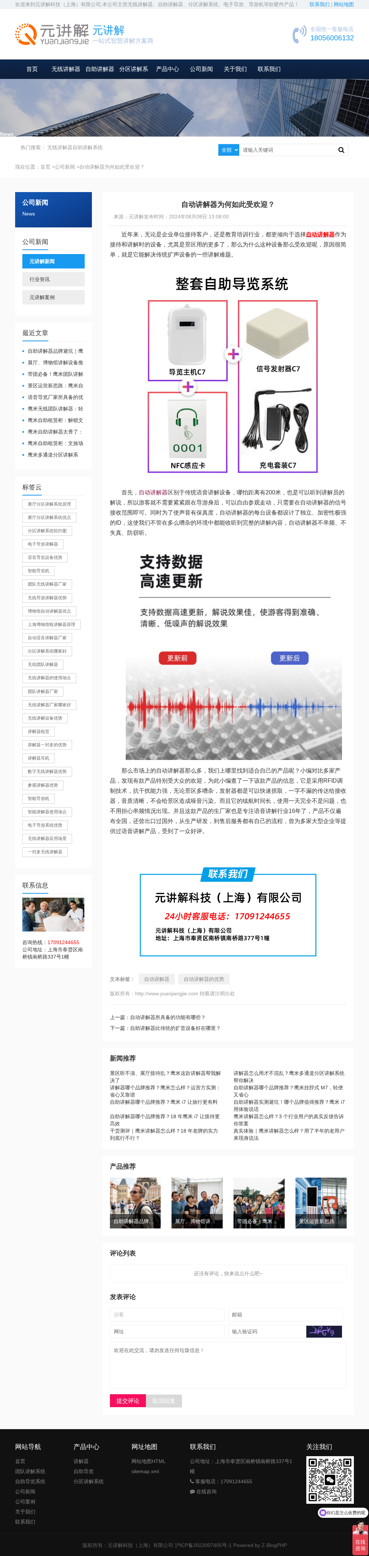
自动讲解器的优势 (204, 979)
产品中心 (167, 69)
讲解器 (81, 1461)
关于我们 (235, 69)
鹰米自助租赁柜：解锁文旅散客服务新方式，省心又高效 (52, 420)
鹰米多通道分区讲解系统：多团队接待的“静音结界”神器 (51, 455)
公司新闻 (201, 69)
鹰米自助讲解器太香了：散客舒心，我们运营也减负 (52, 432)
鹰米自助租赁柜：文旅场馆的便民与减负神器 (52, 443)
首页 (32, 69)
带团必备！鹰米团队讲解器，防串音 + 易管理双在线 (53, 374)
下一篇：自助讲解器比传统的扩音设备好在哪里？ (165, 1028)
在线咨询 (206, 1491)
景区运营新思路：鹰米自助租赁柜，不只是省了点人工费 (52, 386)
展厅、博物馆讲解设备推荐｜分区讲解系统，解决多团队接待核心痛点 (52, 363)
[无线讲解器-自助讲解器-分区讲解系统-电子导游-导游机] (52, 34)
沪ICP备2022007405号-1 (203, 1545)
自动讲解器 (153, 492)
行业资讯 (40, 279)
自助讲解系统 (87, 147)
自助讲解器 (99, 69)
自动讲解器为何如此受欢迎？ (112, 167)
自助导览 (84, 1471)
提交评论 (127, 1401)
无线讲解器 (66, 69)
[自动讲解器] (234, 270)
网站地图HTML (149, 1461)
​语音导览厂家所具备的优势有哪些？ (52, 397)
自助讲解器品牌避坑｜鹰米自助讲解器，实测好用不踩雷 (52, 351)
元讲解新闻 (42, 261)
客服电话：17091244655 (223, 1481)
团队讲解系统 (30, 1471)
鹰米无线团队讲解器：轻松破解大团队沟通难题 (52, 409)
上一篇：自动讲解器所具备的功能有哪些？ (158, 1017)
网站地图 (344, 4)
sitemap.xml (145, 1471)
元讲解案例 (42, 297)
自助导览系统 (30, 1481)
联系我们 (269, 69)
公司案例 (25, 1501)
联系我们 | (322, 4)
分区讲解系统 (89, 1481)
